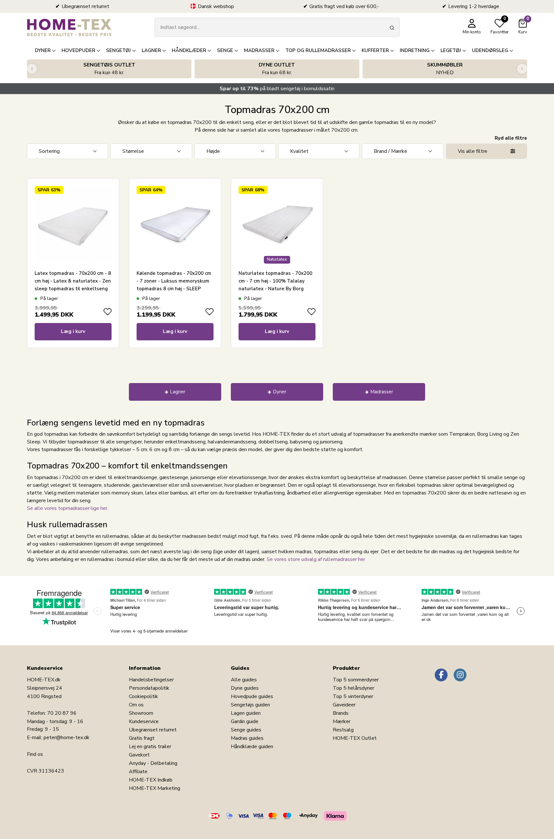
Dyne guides (245, 688)
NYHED (445, 68)
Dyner (279, 392)
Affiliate (138, 771)
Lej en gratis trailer (150, 746)
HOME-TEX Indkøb (150, 779)
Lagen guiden (246, 713)
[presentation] (32, 68)
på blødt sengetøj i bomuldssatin (277, 88)
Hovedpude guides (252, 696)
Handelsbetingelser (151, 679)
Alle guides (244, 679)
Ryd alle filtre (511, 138)
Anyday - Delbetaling (153, 763)
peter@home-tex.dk (66, 737)
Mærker (341, 721)
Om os (136, 704)
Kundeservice (144, 721)
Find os (35, 754)
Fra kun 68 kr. (277, 68)
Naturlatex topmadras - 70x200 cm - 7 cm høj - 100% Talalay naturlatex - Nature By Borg (275, 281)
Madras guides (247, 738)
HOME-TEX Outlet (355, 738)
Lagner (177, 392)
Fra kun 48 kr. (109, 68)
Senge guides (246, 729)
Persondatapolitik (149, 688)
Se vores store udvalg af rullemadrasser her (316, 559)
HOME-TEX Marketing (154, 788)
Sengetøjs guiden (250, 704)
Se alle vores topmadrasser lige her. (67, 508)
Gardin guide (244, 721)
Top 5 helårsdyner (353, 688)
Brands (340, 713)
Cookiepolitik (143, 696)
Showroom (141, 713)
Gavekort (139, 754)
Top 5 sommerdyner (356, 679)
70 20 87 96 (62, 713)
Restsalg (343, 729)
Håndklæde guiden (252, 746)
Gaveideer (344, 704)
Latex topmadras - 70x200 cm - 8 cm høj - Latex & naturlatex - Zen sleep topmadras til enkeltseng (73, 281)
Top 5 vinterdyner (353, 696)
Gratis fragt (142, 738)
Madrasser (381, 392)
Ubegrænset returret (153, 729)
